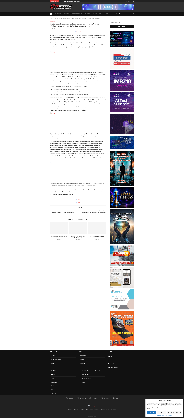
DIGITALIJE (87, 13)
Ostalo (83, 382)
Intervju (53, 389)
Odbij (161, 412)
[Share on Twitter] (78, 207)
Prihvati (151, 412)
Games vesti (83, 355)
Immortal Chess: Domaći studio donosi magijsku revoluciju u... (76, 1)
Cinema (53, 374)
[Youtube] (131, 1)
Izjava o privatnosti (168, 415)
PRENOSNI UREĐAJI (77, 13)
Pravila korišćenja (112, 363)
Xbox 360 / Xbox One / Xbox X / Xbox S (91, 370)
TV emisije (118, 13)
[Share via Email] (81, 207)
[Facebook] (126, 1)
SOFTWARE (66, 13)
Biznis (52, 367)
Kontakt (110, 360)
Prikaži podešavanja (174, 412)
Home (51, 18)
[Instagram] (128, 1)
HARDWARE (58, 13)
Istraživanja (54, 382)
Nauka (52, 363)
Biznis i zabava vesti (56, 359)
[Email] (133, 1)
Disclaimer (113, 409)
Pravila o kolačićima (160, 415)
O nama (110, 356)
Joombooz (99, 412)
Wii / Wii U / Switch (86, 378)
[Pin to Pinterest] (79, 207)
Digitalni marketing (56, 370)
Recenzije (82, 363)
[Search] (133, 14)
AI (111, 13)
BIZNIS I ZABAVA (97, 13)
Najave (82, 359)
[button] (181, 400)
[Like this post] (75, 207)
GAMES (106, 13)
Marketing (76, 409)
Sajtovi (53, 378)
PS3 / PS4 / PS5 (85, 374)
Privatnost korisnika (113, 367)
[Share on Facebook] (76, 207)
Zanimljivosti (54, 386)
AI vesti (53, 355)
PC (82, 367)
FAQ (87, 409)
